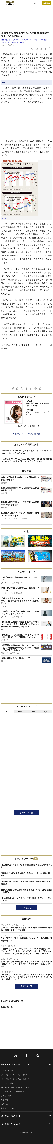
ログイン (36, 3)
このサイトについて (8, 1070)
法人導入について (7, 1108)
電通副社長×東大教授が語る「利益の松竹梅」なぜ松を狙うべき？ (26, 874)
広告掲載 (4, 1100)
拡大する (5, 218)
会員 (45, 711)
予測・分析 (5, 42)
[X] (15, 1055)
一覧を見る (26, 907)
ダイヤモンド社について (11, 1124)
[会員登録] (46, 3)
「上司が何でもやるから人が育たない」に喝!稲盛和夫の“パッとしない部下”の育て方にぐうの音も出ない (26, 460)
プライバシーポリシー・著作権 (12, 1091)
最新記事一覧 (26, 986)
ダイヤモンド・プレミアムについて (14, 1075)
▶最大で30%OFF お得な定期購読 (26, 433)
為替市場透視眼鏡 (18, 42)
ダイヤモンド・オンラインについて (15, 1064)
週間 (33, 711)
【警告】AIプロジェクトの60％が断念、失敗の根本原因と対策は (26, 882)
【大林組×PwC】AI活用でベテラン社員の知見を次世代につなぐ (26, 899)
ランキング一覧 (26, 812)
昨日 (20, 711)
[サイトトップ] (10, 3)
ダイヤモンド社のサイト (11, 1115)
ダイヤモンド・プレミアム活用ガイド (15, 1079)
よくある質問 (6, 1095)
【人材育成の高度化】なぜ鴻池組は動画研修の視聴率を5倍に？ (26, 865)
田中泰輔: (24, 40)
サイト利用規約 (7, 1083)
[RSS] (37, 1055)
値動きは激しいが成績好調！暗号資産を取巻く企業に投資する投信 (26, 891)
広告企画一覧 (7, 1006)
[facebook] (26, 1055)
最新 (7, 711)
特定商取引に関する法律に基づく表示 (15, 1087)
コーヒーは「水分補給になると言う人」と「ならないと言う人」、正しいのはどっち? (26, 451)
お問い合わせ (6, 1104)
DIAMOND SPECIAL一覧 (12, 1000)
